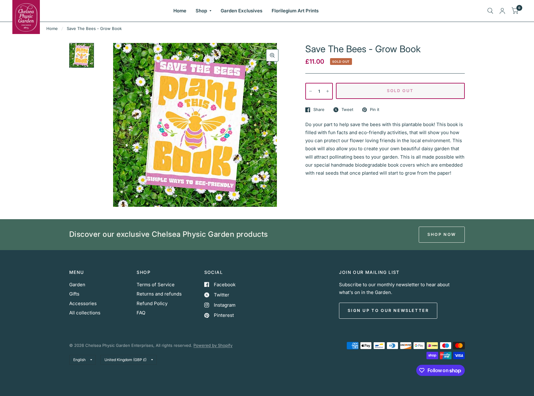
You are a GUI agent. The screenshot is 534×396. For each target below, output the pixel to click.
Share (318, 109)
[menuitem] (180, 11)
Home (179, 11)
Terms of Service (156, 284)
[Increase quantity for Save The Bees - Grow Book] (327, 91)
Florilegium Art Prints (295, 11)
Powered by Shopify (212, 345)
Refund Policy (152, 303)
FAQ (141, 313)
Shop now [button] (441, 234)
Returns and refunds (159, 294)
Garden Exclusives (241, 11)
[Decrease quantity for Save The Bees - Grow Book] (310, 91)
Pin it (374, 109)
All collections (84, 313)
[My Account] (502, 11)
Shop (201, 11)
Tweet (347, 109)
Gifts (74, 294)
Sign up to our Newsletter (388, 310)
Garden (77, 284)
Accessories (83, 303)
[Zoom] (272, 55)
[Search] (490, 11)
